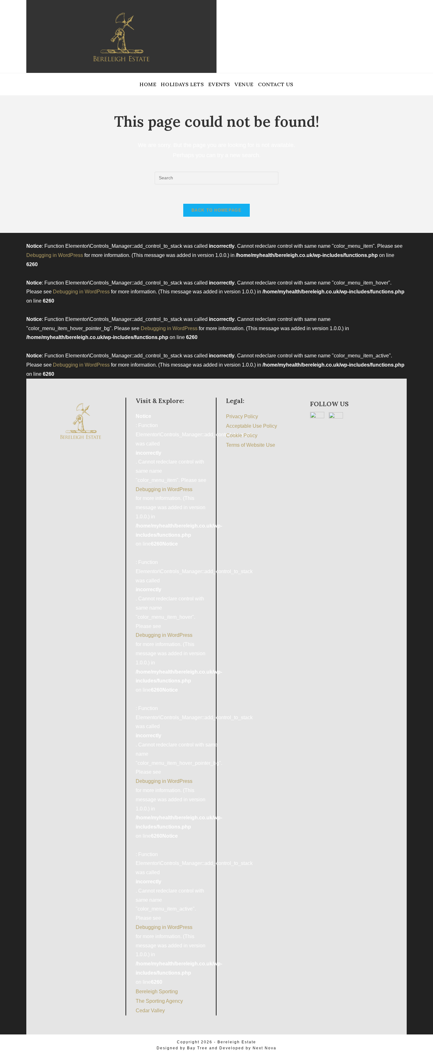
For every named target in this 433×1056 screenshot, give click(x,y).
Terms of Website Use (250, 445)
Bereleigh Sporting (157, 991)
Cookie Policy (241, 435)
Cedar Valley (150, 1010)
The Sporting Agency (159, 1001)
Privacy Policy (242, 416)
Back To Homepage (216, 210)
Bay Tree (197, 1048)
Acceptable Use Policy (251, 426)
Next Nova (264, 1048)
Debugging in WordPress (54, 255)
